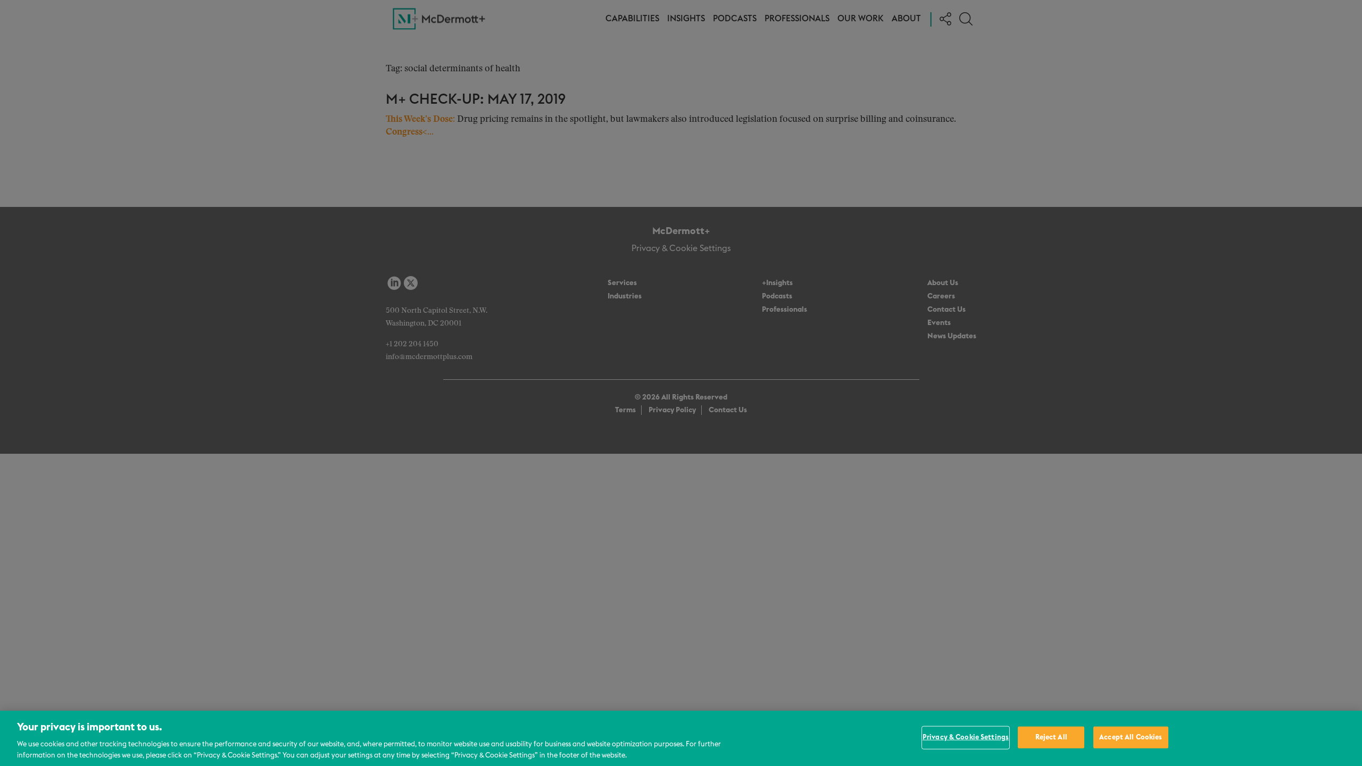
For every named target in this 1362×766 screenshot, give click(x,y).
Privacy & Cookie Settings (966, 737)
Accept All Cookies (1130, 737)
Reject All (1051, 737)
